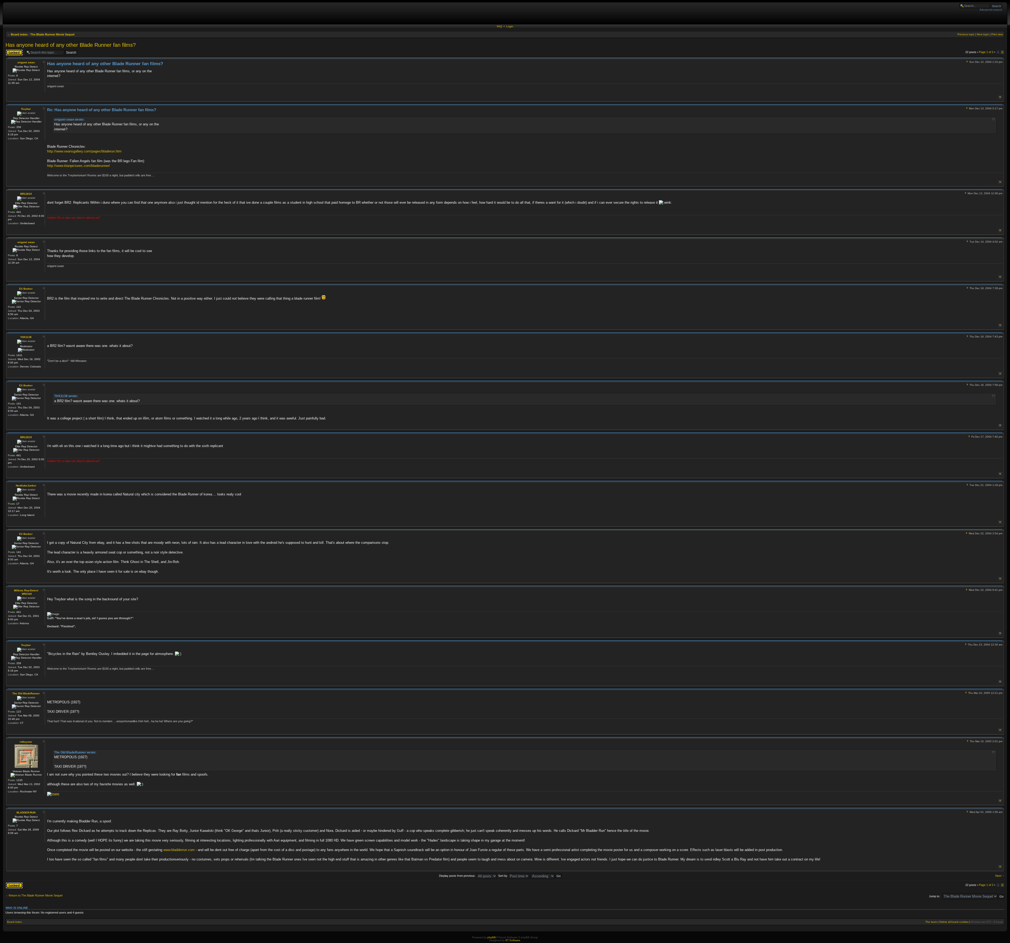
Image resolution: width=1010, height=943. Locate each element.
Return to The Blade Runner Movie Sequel (35, 895)
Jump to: (934, 896)
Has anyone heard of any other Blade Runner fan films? (71, 45)
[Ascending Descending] (546, 875)
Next (998, 875)
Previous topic (965, 34)
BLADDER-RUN (26, 812)
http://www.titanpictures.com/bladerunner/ (78, 166)
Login (509, 26)
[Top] (1000, 97)
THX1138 (26, 337)
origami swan (26, 62)
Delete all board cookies (953, 921)
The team (931, 921)
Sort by (503, 875)
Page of (986, 52)
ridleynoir (26, 741)
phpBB (491, 937)
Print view (997, 34)
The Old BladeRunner (26, 693)
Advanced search (990, 9)
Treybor (26, 108)
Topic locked (14, 50)
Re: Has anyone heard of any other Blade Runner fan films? (101, 109)
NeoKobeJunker (26, 485)
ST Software (512, 940)
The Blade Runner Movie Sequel (52, 34)
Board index (19, 34)
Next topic (983, 34)
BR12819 (26, 193)
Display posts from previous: (457, 875)
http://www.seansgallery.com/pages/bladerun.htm (84, 151)
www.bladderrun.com (179, 850)
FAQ (499, 26)
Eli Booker (26, 288)
